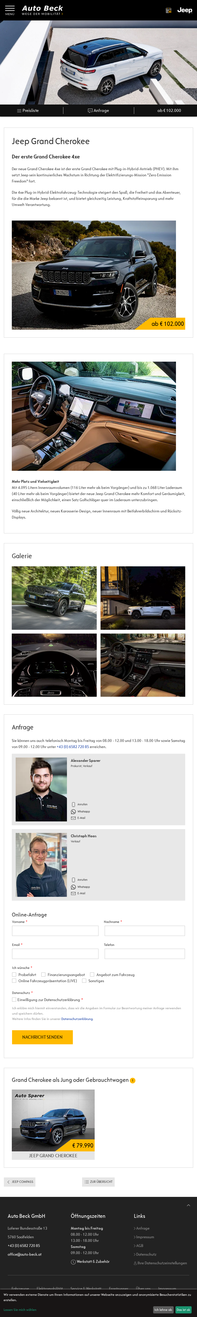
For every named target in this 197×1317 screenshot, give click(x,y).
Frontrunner (118, 1288)
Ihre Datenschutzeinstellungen (162, 1263)
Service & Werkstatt (86, 1288)
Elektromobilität (50, 1288)
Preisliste (30, 110)
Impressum (144, 1236)
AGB (139, 1245)
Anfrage (101, 110)
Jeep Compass (22, 1181)
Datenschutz (145, 1254)
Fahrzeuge (20, 1288)
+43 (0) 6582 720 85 (73, 746)
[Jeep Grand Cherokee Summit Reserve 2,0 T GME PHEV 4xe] (53, 1120)
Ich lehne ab (163, 1310)
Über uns (143, 1288)
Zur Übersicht (101, 1181)
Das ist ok (183, 1310)
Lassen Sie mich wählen (20, 1310)
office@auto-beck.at (25, 1254)
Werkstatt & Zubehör (93, 1261)
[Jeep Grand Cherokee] (98, 416)
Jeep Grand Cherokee (53, 1156)
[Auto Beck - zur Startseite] (42, 10)
